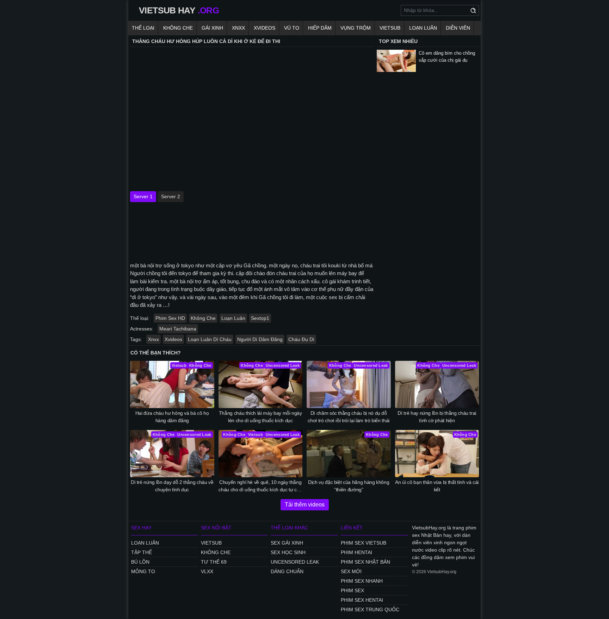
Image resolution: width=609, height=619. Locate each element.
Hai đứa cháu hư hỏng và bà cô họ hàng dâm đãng (172, 416)
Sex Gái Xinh (287, 543)
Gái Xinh (212, 28)
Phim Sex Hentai (362, 600)
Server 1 (143, 196)
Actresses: (141, 329)
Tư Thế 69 (214, 562)
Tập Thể (141, 552)
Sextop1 (260, 318)
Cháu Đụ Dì (301, 339)
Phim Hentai (356, 552)
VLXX (207, 571)
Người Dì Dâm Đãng (260, 339)
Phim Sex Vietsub (363, 543)
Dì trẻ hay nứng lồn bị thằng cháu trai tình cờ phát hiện (437, 416)
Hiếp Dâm (320, 28)
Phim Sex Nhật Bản (365, 562)
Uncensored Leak (295, 562)
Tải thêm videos (305, 505)
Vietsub (390, 28)
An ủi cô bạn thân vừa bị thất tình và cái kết (437, 485)
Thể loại (143, 28)
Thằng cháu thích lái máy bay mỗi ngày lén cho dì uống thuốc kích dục (260, 416)
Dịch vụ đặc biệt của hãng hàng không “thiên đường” (348, 485)
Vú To (291, 28)
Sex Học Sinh (288, 552)
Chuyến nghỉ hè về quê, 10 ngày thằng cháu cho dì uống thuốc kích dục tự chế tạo (260, 486)
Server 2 (170, 196)
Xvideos (264, 28)
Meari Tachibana (177, 329)
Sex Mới (351, 571)
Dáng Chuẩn (287, 571)
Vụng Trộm (355, 28)
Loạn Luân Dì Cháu (210, 339)
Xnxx (238, 28)
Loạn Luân (423, 28)
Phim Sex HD (170, 318)
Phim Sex (352, 590)
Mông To (143, 571)
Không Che (178, 28)
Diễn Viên (458, 28)
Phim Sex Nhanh (362, 581)
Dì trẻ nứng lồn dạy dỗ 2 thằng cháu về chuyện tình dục (172, 485)
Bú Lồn (140, 562)
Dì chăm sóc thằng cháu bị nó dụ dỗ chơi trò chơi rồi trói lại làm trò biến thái (348, 416)
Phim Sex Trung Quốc (370, 609)
